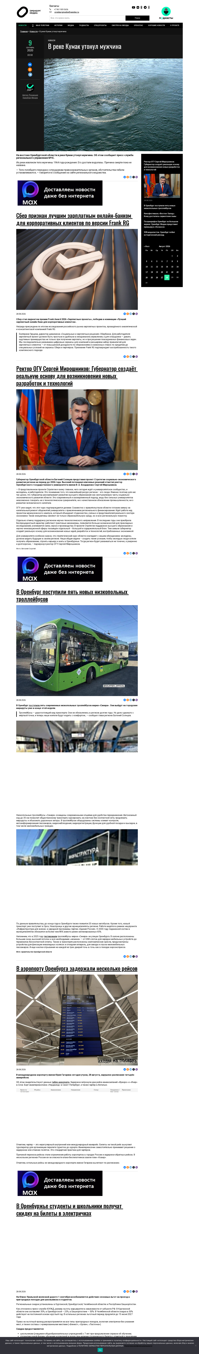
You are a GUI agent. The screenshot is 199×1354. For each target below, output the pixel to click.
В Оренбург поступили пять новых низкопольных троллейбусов (72, 595)
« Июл (146, 246)
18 (152, 272)
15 (172, 267)
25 (152, 277)
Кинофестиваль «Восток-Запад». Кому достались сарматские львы (160, 214)
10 (147, 267)
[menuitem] (23, 25)
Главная (24, 31)
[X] (133, 177)
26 (157, 277)
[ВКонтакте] (29, 65)
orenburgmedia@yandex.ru (66, 12)
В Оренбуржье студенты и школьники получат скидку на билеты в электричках (69, 1209)
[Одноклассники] (29, 70)
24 (147, 277)
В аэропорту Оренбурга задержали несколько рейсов (76, 968)
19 (157, 272)
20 (162, 272)
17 (147, 272)
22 (172, 272)
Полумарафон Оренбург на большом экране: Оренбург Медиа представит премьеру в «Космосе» (161, 224)
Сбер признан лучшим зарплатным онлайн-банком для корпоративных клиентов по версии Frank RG (74, 219)
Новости (34, 31)
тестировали (50, 936)
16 (177, 267)
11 (152, 267)
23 (177, 272)
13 (162, 267)
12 (157, 267)
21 (167, 272)
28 (167, 277)
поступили (34, 705)
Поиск (137, 18)
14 (167, 267)
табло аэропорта (60, 1082)
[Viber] (136, 177)
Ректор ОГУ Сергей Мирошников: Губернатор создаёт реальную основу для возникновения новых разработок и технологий (77, 375)
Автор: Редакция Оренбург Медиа (30, 96)
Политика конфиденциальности (138, 1346)
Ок (100, 1350)
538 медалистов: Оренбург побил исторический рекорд (159, 233)
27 (162, 277)
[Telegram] (30, 75)
